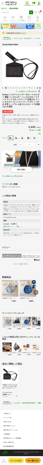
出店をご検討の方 (8, 442)
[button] (36, 292)
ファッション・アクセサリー (23, 38)
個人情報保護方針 (8, 446)
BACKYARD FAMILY (11, 44)
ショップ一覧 (7, 417)
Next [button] (36, 66)
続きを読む (21, 170)
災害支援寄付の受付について (16, 33)
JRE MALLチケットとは (10, 430)
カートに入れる (16, 460)
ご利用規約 (6, 434)
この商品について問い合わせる (27, 91)
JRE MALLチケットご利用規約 (12, 438)
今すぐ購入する (32, 460)
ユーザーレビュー (12, 256)
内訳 (39, 133)
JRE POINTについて (9, 426)
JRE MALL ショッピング (6, 38)
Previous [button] (7, 66)
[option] (21, 66)
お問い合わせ (7, 422)
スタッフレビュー (31, 256)
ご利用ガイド (7, 413)
